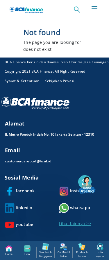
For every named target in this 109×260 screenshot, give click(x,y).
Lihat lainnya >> (75, 223)
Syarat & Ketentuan (22, 80)
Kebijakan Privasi (59, 80)
